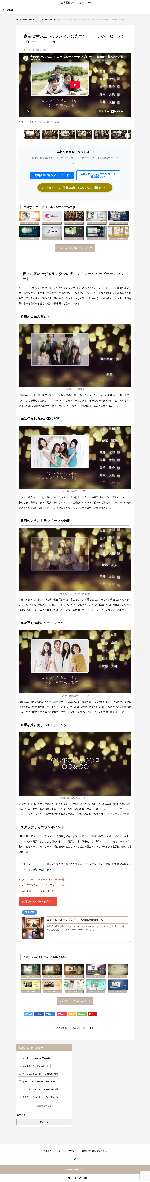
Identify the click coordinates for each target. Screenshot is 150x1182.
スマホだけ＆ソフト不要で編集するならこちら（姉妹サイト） (75, 187)
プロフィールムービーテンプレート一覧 (43, 879)
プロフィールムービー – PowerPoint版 (40, 1097)
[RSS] (75, 1158)
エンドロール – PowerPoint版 (36, 1066)
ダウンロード (29, 223)
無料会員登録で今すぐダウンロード (75, 2)
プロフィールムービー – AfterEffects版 (40, 1089)
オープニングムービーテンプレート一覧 (43, 885)
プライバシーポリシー (67, 1151)
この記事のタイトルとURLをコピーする (75, 1028)
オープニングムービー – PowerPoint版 (40, 1081)
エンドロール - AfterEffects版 (35, 50)
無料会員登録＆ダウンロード (52, 175)
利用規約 (47, 1151)
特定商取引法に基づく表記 (94, 1151)
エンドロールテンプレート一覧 (38, 891)
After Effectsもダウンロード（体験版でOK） (98, 175)
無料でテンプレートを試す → (37, 901)
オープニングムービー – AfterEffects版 (40, 1074)
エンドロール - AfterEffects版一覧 (75, 248)
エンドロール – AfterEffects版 (36, 1058)
